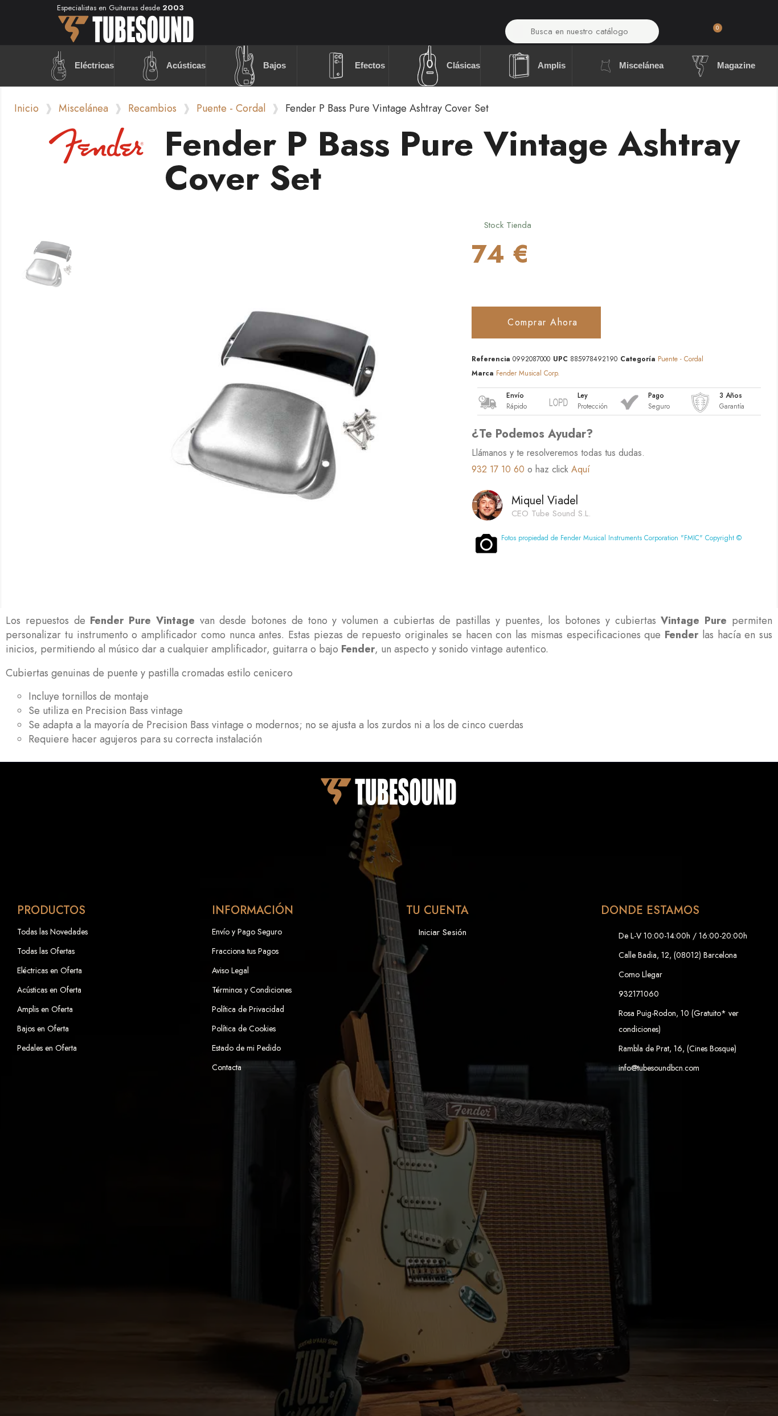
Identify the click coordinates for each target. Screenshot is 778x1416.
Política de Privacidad (248, 1009)
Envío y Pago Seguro (247, 931)
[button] (712, 34)
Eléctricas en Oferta (49, 970)
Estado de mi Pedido (246, 1048)
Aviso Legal (230, 970)
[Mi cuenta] (682, 34)
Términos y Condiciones (252, 989)
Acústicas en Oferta (49, 989)
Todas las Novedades (52, 931)
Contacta (226, 1067)
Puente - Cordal (230, 108)
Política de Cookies (244, 1028)
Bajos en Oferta (43, 1028)
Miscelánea (83, 108)
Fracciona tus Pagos (245, 951)
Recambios (152, 108)
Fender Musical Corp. (528, 373)
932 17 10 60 (498, 469)
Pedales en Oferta (47, 1048)
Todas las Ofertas (46, 951)
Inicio (26, 108)
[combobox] (582, 31)
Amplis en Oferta (45, 1009)
